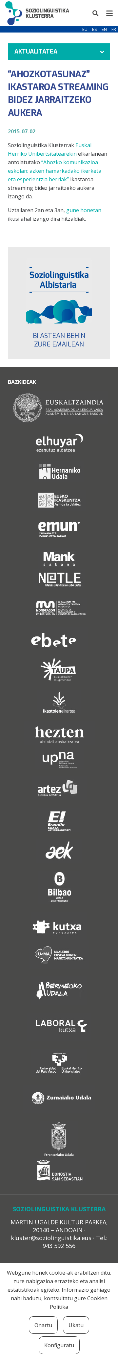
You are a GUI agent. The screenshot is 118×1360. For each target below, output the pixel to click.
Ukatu (76, 1325)
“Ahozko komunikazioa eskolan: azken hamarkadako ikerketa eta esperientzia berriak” (54, 171)
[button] (95, 13)
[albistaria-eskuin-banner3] (59, 290)
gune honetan (83, 210)
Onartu (43, 1325)
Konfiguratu (59, 1345)
